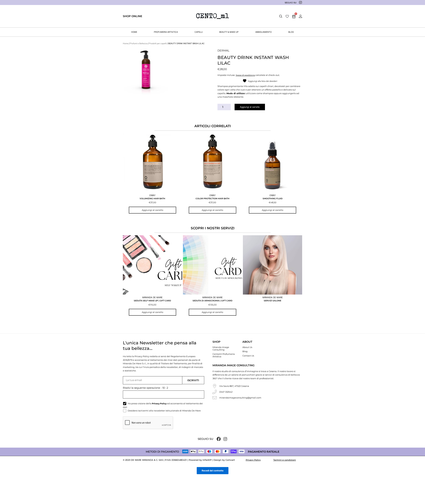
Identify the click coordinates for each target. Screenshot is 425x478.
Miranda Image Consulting (220, 348)
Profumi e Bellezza (138, 43)
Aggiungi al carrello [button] (152, 210)
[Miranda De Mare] (212, 16)
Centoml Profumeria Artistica (223, 355)
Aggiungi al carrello (250, 107)
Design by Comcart (224, 460)
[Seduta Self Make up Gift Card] (152, 265)
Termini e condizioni (284, 460)
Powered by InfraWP (200, 460)
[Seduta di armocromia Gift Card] (212, 265)
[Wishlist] (287, 16)
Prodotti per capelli (158, 43)
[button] (280, 16)
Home (125, 43)
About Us (247, 347)
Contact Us (248, 355)
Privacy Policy (253, 460)
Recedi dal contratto (212, 470)
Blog (245, 351)
